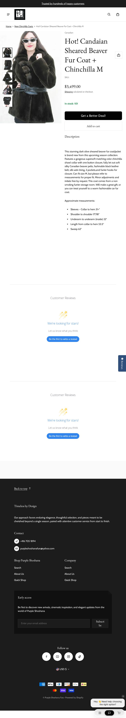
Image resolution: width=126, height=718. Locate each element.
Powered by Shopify (74, 697)
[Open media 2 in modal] (30, 77)
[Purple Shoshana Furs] (19, 14)
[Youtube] (57, 656)
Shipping (69, 91)
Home (8, 26)
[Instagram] (68, 656)
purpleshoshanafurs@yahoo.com (37, 548)
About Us (19, 573)
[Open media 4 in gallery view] (7, 89)
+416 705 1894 (27, 541)
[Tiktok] (79, 656)
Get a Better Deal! (93, 116)
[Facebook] (46, 656)
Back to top (20, 488)
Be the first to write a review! (63, 339)
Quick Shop (20, 580)
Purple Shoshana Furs (54, 697)
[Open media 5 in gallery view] (7, 102)
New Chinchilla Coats (23, 26)
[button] (109, 14)
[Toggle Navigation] (8, 14)
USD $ (63, 669)
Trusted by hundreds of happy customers (63, 3)
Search (17, 567)
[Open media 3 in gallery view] (7, 77)
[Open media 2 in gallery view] (7, 65)
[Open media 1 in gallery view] (7, 53)
